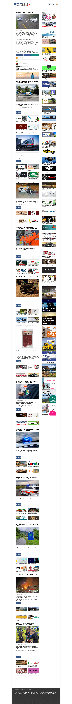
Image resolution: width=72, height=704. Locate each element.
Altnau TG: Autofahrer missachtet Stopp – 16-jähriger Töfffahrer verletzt (27, 277)
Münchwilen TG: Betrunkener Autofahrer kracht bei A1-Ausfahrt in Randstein (27, 430)
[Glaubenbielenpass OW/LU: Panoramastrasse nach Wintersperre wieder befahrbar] (27, 536)
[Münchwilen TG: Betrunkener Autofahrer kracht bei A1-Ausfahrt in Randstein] (27, 440)
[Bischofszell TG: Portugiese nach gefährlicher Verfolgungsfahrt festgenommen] (27, 391)
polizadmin (20, 30)
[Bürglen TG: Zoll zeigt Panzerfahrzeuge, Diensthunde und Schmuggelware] (27, 634)
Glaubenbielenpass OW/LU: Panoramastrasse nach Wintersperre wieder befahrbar (27, 525)
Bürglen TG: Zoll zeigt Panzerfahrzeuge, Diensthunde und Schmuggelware (25, 624)
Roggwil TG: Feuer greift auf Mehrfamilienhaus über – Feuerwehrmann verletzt (27, 575)
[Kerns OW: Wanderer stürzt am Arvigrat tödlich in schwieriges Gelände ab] (27, 93)
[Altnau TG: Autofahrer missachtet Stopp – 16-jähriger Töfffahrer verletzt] (27, 288)
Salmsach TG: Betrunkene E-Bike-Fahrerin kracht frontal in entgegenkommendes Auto (26, 478)
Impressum (17, 689)
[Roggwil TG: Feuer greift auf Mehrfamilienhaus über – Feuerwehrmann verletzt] (27, 585)
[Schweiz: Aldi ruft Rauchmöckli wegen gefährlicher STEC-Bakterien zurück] (27, 338)
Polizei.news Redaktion (23, 102)
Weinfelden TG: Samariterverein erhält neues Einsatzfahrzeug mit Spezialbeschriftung (27, 133)
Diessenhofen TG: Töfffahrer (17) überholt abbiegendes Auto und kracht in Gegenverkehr (27, 181)
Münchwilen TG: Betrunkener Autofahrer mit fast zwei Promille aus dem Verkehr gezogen (27, 228)
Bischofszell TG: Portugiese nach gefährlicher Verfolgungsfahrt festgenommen (27, 382)
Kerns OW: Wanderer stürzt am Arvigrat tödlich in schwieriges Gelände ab (27, 82)
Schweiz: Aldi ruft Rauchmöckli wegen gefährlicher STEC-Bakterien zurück (25, 326)
